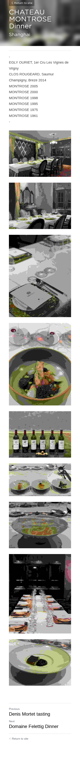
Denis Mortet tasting (29, 714)
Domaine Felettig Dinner (33, 726)
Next (12, 721)
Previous (14, 708)
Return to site (23, 3)
